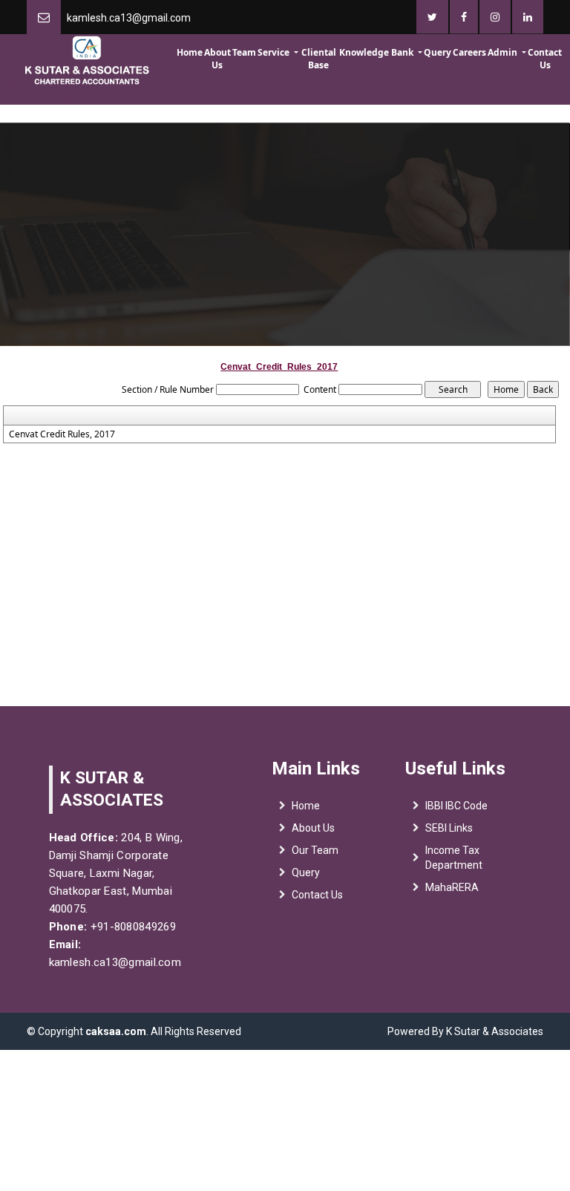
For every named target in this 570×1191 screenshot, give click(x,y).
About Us (217, 58)
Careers (469, 52)
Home (190, 52)
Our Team (315, 850)
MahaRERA (452, 887)
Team (244, 52)
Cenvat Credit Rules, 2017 (62, 434)
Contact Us (545, 58)
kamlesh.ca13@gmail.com (129, 18)
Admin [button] (504, 52)
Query (437, 52)
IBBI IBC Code (456, 806)
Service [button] (275, 52)
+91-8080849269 (131, 926)
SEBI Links (449, 828)
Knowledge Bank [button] (377, 52)
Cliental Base (318, 58)
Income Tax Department (453, 857)
